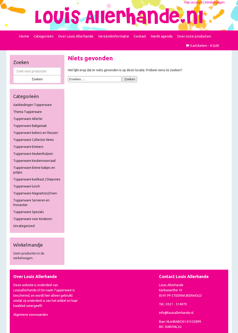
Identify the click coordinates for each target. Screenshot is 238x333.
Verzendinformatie (113, 36)
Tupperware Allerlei (27, 119)
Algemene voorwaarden (30, 314)
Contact (140, 36)
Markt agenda (161, 36)
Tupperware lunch (26, 186)
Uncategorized (24, 226)
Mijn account (193, 2)
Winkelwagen (215, 2)
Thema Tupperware (27, 112)
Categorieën (43, 36)
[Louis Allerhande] (119, 16)
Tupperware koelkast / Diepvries (36, 179)
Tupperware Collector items (33, 140)
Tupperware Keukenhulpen (33, 154)
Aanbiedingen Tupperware (32, 105)
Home (24, 36)
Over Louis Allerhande (75, 36)
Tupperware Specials (28, 212)
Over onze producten (194, 36)
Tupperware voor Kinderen (32, 219)
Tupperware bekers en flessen (35, 133)
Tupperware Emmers (28, 147)
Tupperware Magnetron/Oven (35, 193)
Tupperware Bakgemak (30, 126)
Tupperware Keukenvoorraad (34, 161)
